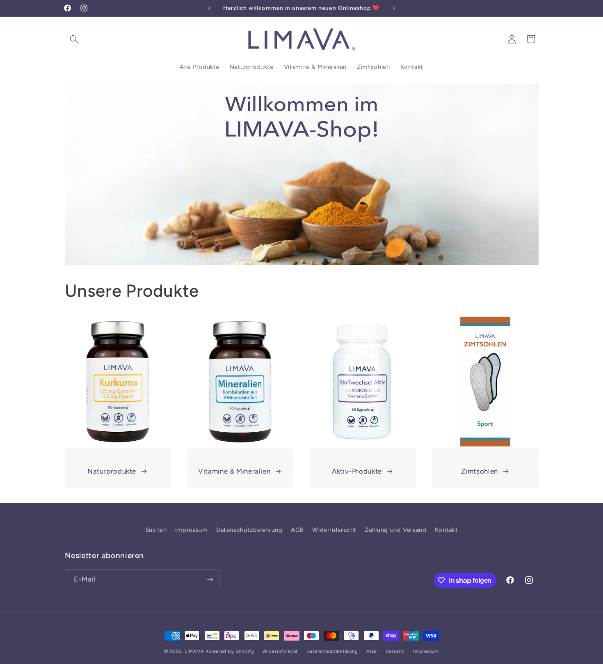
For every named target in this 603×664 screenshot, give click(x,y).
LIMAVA (194, 651)
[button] (74, 39)
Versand (395, 651)
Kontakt (446, 529)
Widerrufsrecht (334, 529)
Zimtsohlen (479, 471)
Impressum (191, 529)
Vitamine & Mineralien (234, 471)
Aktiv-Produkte (357, 471)
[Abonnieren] (209, 579)
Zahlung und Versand (395, 529)
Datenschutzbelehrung (249, 529)
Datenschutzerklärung (332, 651)
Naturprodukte (111, 471)
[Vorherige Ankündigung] (209, 8)
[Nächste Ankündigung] (394, 8)
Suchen (156, 529)
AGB (297, 529)
